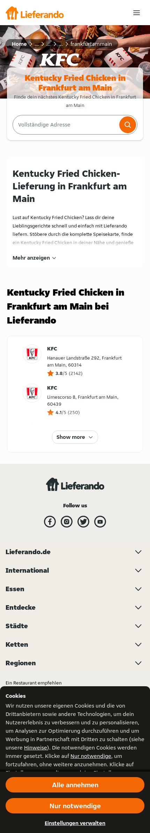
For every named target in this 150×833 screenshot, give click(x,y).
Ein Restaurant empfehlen (34, 683)
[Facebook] (50, 522)
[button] (127, 124)
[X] (83, 522)
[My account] (136, 13)
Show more (71, 437)
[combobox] (65, 125)
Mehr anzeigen (31, 257)
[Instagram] (67, 522)
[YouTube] (100, 522)
